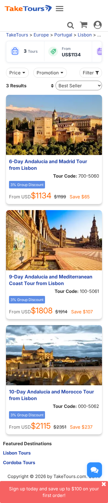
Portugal (63, 35)
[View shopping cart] (83, 24)
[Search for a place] (70, 25)
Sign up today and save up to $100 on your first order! (54, 492)
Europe (41, 35)
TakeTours (17, 35)
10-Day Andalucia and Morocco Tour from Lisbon (51, 395)
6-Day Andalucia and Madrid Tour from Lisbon (48, 164)
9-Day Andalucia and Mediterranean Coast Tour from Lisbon (50, 280)
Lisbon (85, 35)
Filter (88, 73)
